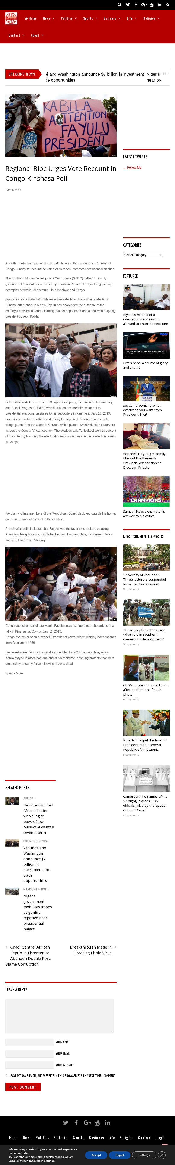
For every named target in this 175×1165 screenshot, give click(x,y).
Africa (28, 798)
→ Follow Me (132, 167)
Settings (144, 1155)
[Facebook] (136, 4)
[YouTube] (152, 4)
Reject (119, 1155)
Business (110, 18)
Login (161, 1137)
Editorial (61, 1137)
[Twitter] (128, 4)
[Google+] (144, 4)
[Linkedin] (159, 4)
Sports (88, 18)
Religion (149, 18)
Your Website (65, 1064)
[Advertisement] (87, 55)
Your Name (63, 1042)
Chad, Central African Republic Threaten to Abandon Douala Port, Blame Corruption (28, 955)
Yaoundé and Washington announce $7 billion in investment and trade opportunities (36, 864)
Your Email (63, 1053)
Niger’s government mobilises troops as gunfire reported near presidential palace (37, 912)
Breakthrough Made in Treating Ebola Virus (93, 949)
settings (49, 1161)
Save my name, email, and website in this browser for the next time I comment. (63, 1075)
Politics (67, 18)
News (46, 18)
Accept (96, 1155)
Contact (14, 35)
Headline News (35, 889)
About (35, 35)
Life (130, 18)
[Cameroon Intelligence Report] (11, 21)
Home (32, 18)
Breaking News (35, 841)
